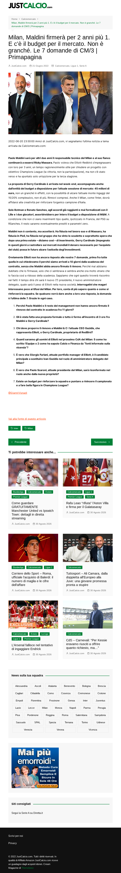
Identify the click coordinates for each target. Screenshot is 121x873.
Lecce (31, 707)
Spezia (52, 722)
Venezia (28, 729)
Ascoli (38, 686)
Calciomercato (62, 66)
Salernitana (81, 715)
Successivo (100, 442)
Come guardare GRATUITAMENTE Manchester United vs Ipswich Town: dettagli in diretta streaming (33, 510)
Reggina (50, 715)
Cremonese (84, 693)
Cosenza (65, 693)
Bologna (86, 686)
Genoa (71, 700)
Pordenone (32, 715)
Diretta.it (38, 813)
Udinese (101, 722)
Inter (16, 428)
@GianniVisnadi (17, 392)
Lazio (18, 707)
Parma (87, 707)
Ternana (69, 722)
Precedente (20, 442)
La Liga (44, 634)
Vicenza (93, 729)
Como (50, 693)
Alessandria (21, 686)
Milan (30, 428)
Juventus (100, 700)
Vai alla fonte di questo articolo (27, 418)
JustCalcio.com (18, 66)
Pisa (17, 715)
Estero (49, 492)
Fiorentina (36, 700)
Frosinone (54, 700)
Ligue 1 (74, 66)
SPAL (37, 722)
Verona (60, 729)
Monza (58, 707)
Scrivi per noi (15, 836)
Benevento (69, 686)
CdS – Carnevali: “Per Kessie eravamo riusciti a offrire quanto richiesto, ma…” (86, 644)
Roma (65, 715)
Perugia (102, 707)
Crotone (102, 693)
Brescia (102, 686)
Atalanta (52, 686)
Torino (85, 722)
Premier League (20, 497)
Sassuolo (21, 722)
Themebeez (27, 868)
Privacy (12, 843)
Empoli (19, 700)
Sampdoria (100, 715)
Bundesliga (18, 492)
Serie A (82, 66)
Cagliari (19, 693)
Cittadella (35, 693)
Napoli (72, 707)
